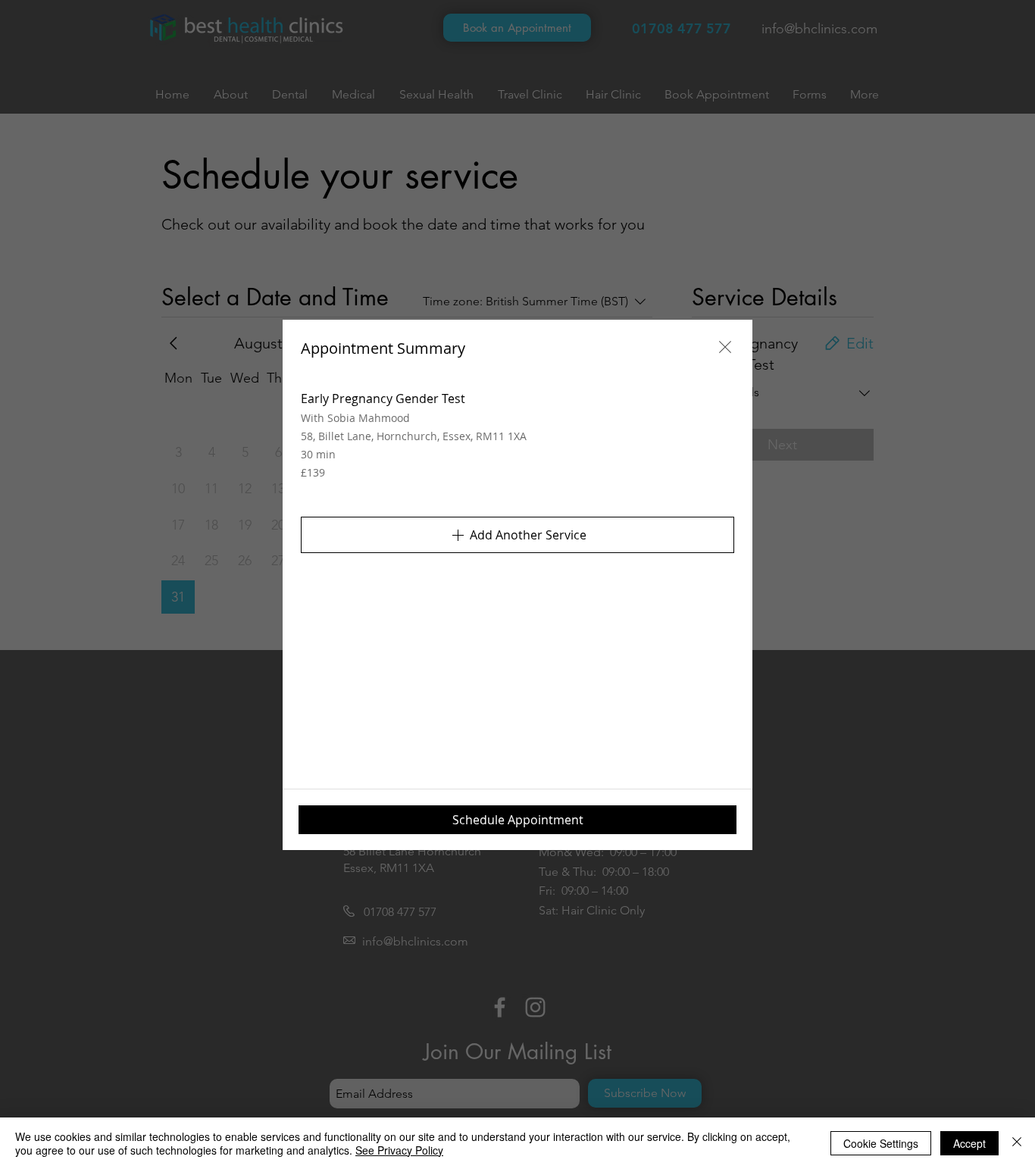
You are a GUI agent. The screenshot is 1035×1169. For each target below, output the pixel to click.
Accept (969, 1143)
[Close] (1017, 1143)
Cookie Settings (880, 1143)
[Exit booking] (725, 347)
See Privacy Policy (399, 1150)
